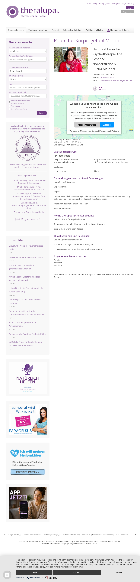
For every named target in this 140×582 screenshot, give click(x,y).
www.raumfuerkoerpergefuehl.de (116, 80)
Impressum (86, 535)
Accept (106, 124)
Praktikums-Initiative (94, 30)
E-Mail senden (107, 77)
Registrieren (127, 12)
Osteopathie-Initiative (72, 30)
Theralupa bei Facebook (33, 535)
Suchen (41, 113)
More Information (87, 124)
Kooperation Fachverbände (102, 535)
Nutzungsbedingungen (52, 535)
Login (130, 8)
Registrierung (128, 3)
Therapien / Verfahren (37, 30)
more (119, 572)
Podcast (55, 30)
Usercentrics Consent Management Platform (99, 131)
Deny (34, 572)
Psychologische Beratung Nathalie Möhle (27, 334)
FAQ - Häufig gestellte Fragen (106, 3)
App (89, 3)
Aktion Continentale (122, 535)
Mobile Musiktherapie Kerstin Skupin (26, 257)
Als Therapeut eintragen (13, 535)
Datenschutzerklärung (71, 535)
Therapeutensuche (16, 30)
